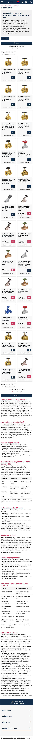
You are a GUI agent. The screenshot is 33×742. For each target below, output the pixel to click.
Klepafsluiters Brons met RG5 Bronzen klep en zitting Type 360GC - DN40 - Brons (8, 181)
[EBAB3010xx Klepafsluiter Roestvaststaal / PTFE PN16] (24, 144)
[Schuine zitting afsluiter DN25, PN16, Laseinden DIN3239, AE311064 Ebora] (8, 282)
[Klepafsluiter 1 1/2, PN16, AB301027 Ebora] (24, 310)
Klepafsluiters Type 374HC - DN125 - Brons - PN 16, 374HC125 (24, 180)
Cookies (23, 738)
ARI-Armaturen (23, 542)
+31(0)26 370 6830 (19, 703)
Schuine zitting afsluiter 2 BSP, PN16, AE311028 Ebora (24, 371)
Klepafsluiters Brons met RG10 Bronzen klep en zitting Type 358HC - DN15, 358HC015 (8, 371)
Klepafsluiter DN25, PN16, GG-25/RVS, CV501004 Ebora (7, 319)
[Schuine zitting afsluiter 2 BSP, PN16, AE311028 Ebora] (24, 362)
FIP (20, 550)
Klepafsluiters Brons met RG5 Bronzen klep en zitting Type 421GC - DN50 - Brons (24, 125)
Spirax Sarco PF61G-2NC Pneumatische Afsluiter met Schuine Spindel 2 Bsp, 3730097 (8, 208)
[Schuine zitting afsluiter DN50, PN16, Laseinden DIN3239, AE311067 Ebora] (8, 226)
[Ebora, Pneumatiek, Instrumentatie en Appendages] (10, 2)
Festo (13, 547)
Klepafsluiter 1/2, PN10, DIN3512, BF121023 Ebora (24, 291)
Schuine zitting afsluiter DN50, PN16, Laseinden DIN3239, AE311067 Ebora (8, 236)
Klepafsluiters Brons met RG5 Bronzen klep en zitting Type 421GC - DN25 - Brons (8, 71)
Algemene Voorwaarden (7, 738)
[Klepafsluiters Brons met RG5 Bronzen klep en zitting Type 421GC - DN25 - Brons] (8, 62)
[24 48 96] (8, 52)
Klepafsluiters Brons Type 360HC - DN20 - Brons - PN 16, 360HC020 (8, 345)
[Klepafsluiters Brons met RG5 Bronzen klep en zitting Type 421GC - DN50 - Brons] (24, 116)
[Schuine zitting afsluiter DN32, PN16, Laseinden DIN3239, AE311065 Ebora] (24, 198)
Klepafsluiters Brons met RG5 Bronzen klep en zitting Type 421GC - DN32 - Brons (24, 98)
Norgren (4, 552)
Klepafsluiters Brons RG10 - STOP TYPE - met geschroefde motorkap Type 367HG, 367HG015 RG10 (8, 126)
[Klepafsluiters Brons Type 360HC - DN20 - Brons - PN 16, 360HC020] (8, 336)
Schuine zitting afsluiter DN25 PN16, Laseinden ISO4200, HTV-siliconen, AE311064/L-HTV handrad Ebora (24, 264)
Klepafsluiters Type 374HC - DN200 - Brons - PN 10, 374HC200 (24, 345)
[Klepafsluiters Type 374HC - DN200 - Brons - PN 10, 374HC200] (24, 336)
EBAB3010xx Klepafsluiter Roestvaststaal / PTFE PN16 (24, 154)
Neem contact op (5, 695)
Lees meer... (5, 38)
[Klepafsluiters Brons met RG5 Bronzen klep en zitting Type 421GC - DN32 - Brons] (24, 89)
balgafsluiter (6, 466)
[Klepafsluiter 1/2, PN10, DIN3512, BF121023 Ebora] (24, 282)
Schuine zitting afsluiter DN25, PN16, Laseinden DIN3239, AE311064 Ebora (8, 292)
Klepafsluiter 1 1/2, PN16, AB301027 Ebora (24, 318)
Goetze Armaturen (26, 550)
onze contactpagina (9, 627)
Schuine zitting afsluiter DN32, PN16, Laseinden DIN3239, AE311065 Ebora (24, 208)
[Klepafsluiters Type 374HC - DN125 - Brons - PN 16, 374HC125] (24, 171)
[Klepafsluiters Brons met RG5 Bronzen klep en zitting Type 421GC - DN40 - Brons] (8, 89)
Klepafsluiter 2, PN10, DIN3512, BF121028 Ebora (7, 263)
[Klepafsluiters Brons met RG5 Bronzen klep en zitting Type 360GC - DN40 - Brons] (8, 171)
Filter (17, 43)
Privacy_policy (17, 738)
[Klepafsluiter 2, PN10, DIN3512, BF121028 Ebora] (8, 254)
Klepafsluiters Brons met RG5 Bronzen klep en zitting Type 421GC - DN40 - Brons (8, 98)
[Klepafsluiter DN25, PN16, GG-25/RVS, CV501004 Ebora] (8, 310)
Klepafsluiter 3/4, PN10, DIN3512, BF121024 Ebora (24, 235)
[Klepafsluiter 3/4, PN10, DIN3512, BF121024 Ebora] (24, 226)
